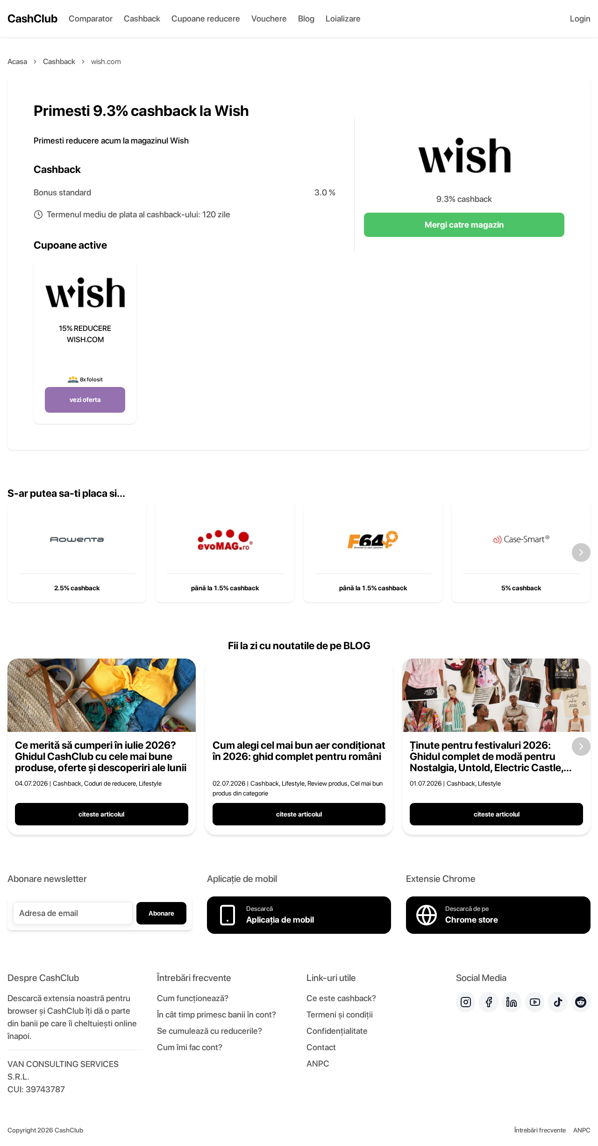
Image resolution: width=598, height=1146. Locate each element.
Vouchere (269, 18)
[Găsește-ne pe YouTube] (534, 1002)
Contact (321, 1047)
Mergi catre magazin (464, 224)
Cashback (142, 18)
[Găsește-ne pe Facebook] (488, 1002)
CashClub (32, 18)
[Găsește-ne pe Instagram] (465, 1002)
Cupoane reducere (205, 18)
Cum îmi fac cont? (189, 1047)
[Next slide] (581, 552)
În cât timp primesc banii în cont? (216, 1014)
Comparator (91, 18)
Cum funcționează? (192, 998)
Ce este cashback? (341, 998)
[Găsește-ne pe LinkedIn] (511, 1002)
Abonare (161, 913)
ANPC (317, 1063)
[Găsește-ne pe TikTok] (557, 1002)
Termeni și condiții (339, 1014)
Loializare (343, 18)
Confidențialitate (337, 1031)
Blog (306, 18)
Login (580, 18)
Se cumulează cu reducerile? (209, 1031)
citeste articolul (101, 814)
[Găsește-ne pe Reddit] (581, 1002)
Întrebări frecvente (540, 1130)
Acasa (17, 61)
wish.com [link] (106, 61)
